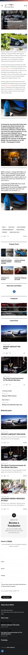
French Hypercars (20, 229)
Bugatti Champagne (21, 227)
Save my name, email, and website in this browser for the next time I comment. (13, 585)
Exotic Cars (7, 14)
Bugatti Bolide (7, 85)
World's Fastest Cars (14, 232)
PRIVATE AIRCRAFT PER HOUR (13, 434)
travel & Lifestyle (16, 14)
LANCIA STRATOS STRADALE (19, 261)
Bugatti (4, 227)
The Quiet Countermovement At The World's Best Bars (13, 379)
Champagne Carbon (6, 68)
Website (3, 575)
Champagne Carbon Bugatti (7, 229)
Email (2, 568)
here (19, 190)
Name (2, 561)
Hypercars (4, 232)
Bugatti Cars (11, 227)
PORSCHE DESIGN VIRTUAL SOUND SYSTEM (6, 262)
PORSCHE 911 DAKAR (5, 278)
